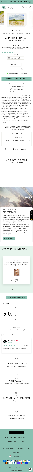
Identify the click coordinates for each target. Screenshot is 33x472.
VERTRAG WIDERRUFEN (16, 432)
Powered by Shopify (16, 470)
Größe (15, 61)
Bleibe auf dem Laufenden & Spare (16, 449)
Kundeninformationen (16, 445)
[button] (23, 307)
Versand (10, 47)
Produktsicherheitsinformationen (16, 144)
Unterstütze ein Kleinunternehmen (16, 437)
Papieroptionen (16, 134)
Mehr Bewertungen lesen (16, 297)
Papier (15, 54)
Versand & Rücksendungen (16, 140)
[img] (7, 53)
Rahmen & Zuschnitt (16, 137)
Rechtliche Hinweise (16, 441)
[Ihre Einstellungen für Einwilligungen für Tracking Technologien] (30, 469)
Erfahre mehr (9, 238)
